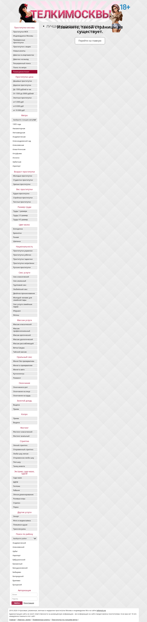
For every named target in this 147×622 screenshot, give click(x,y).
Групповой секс (19, 285)
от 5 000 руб (18, 102)
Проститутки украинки (23, 251)
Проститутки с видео (22, 46)
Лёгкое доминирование (23, 494)
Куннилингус (18, 373)
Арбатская (17, 162)
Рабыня (16, 490)
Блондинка (18, 229)
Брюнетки (17, 233)
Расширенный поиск (22, 63)
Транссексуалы (19, 529)
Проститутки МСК (20, 32)
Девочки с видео (24, 620)
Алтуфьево (17, 153)
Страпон (16, 503)
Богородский (18, 576)
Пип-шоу (17, 462)
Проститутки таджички (23, 259)
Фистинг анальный (21, 436)
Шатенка (17, 241)
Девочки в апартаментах (23, 55)
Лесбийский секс (20, 289)
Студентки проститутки (23, 180)
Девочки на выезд (21, 59)
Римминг (17, 378)
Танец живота (19, 466)
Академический (19, 543)
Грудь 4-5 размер (20, 219)
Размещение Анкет (21, 72)
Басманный (17, 564)
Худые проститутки (21, 193)
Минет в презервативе (22, 365)
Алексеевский (18, 547)
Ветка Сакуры (19, 348)
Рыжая (16, 237)
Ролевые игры (19, 498)
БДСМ (15, 482)
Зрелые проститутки (21, 184)
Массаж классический (22, 324)
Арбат (15, 551)
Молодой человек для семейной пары (22, 298)
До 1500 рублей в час (22, 89)
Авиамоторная (19, 128)
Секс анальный (19, 281)
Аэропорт (17, 166)
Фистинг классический (22, 432)
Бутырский (17, 584)
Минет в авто (19, 369)
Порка (15, 507)
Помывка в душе (20, 524)
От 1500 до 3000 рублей (23, 93)
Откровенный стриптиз (23, 449)
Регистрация (29, 603)
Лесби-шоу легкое (20, 454)
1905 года (17, 124)
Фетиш (16, 315)
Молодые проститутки (22, 176)
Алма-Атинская (19, 149)
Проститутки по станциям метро (65, 620)
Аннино (16, 158)
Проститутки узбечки (22, 255)
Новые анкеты (19, 51)
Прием (16, 409)
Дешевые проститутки (22, 81)
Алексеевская (18, 145)
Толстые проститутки (22, 202)
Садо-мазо (17, 478)
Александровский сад (22, 141)
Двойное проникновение (24, 293)
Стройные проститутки (23, 197)
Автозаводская (19, 132)
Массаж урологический (23, 339)
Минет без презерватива (23, 361)
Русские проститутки (22, 267)
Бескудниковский (20, 568)
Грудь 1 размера (20, 211)
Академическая (19, 137)
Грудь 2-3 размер (20, 215)
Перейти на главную (89, 40)
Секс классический (21, 277)
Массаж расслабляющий (23, 343)
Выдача (16, 405)
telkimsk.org (101, 610)
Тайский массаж (20, 352)
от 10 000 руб (19, 110)
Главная (12, 620)
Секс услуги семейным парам (22, 305)
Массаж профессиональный (21, 329)
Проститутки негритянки (23, 263)
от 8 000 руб (18, 106)
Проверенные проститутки (19, 41)
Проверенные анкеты (41, 620)
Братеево (16, 580)
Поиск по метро (19, 67)
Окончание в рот (20, 387)
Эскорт (16, 516)
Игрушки (17, 311)
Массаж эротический (22, 335)
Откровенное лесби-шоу (23, 458)
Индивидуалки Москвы (23, 36)
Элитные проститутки (22, 98)
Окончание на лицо (21, 391)
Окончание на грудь (22, 395)
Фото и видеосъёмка (22, 520)
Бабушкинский (19, 559)
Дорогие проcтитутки (22, 85)
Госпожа (16, 486)
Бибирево (17, 572)
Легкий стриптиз (20, 445)
